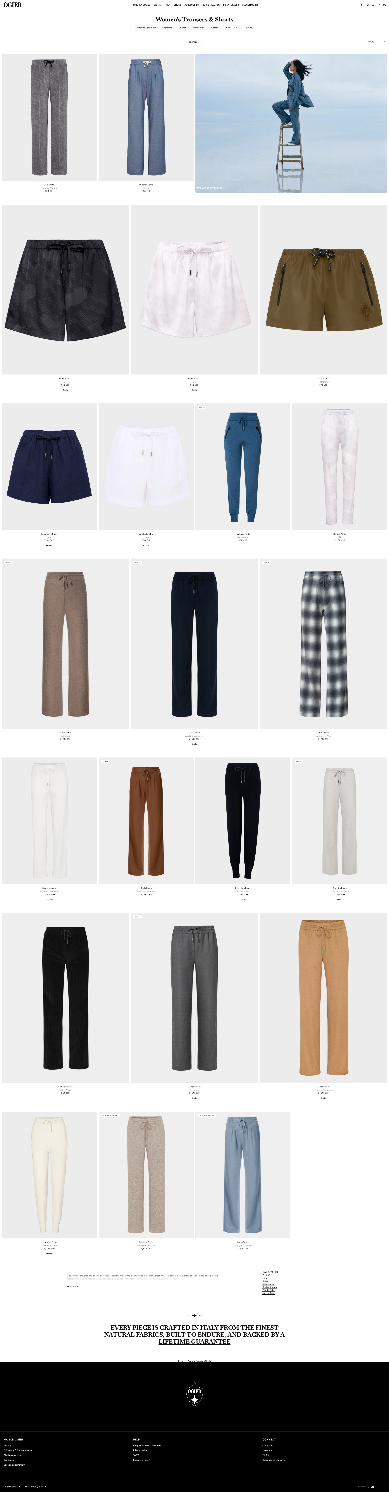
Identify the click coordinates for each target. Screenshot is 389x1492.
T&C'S (136, 1455)
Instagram (267, 1450)
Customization (269, 1287)
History (7, 1445)
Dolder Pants (339, 534)
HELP (136, 1439)
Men (264, 1277)
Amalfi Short (323, 378)
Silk (237, 27)
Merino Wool (199, 27)
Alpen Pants (65, 732)
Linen (227, 27)
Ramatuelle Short (49, 534)
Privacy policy (140, 1450)
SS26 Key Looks (270, 1271)
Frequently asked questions (147, 1445)
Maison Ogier (268, 1293)
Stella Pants (146, 888)
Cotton (214, 27)
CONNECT (268, 1439)
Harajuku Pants (243, 534)
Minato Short (65, 378)
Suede (249, 27)
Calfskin (182, 27)
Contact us (268, 1445)
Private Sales (268, 1290)
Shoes (265, 1281)
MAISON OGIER (13, 1439)
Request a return (141, 1460)
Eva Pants (49, 184)
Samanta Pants (65, 1086)
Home (180, 1361)
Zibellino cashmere (13, 1455)
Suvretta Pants (194, 732)
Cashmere (167, 27)
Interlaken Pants (243, 888)
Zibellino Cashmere (146, 27)
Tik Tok (265, 1455)
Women (266, 1274)
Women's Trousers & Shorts (199, 1361)
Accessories (268, 1284)
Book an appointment (14, 1464)
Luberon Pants (146, 184)
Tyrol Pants (323, 732)
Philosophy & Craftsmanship (18, 1450)
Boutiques (9, 1460)
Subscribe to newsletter (274, 1460)
